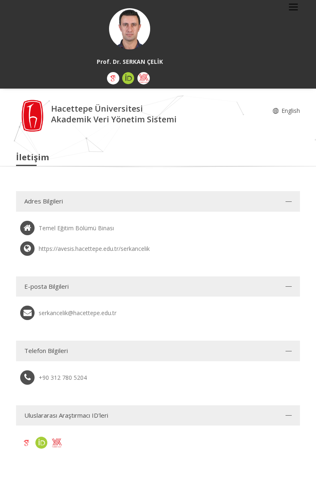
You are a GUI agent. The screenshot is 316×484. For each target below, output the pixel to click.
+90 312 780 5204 (63, 377)
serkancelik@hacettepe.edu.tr (77, 313)
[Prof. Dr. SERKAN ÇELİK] (129, 28)
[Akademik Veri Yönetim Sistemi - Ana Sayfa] (33, 115)
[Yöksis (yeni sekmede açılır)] (143, 78)
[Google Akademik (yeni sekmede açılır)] (113, 78)
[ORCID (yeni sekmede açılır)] (128, 78)
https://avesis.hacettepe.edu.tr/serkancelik (94, 249)
